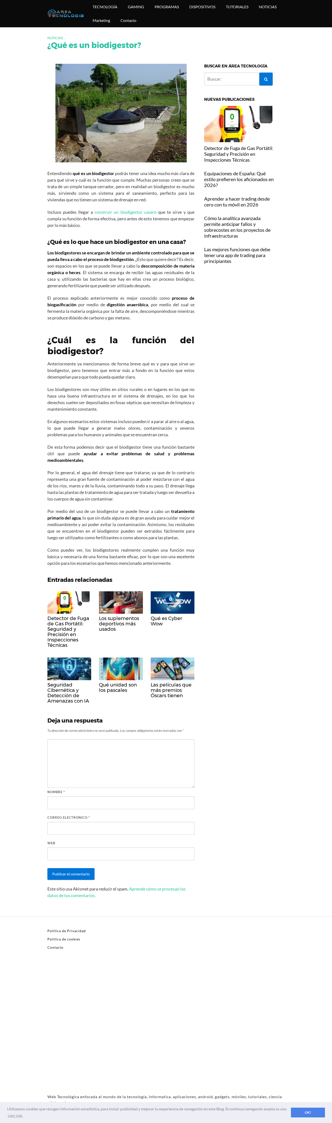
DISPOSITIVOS (202, 6)
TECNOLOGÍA (105, 6)
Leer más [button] (15, 1115)
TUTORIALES (237, 6)
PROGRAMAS (167, 6)
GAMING (136, 6)
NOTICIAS (268, 6)
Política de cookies (63, 939)
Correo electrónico (68, 817)
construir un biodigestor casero (125, 212)
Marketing (101, 20)
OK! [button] (308, 1112)
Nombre (56, 792)
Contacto (128, 20)
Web (51, 843)
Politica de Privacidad (66, 931)
